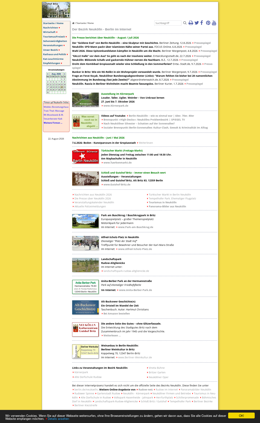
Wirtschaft (49, 32)
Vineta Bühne (157, 367)
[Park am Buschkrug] (85, 227)
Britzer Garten (157, 372)
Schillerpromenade (187, 397)
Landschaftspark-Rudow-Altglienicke (116, 401)
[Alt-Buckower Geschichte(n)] (85, 313)
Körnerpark (81, 372)
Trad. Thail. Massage (54, 110)
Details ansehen (58, 418)
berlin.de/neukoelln (86, 389)
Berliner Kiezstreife (85, 405)
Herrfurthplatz (164, 397)
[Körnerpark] (85, 106)
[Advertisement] (136, 10)
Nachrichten (50, 27)
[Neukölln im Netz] (56, 17)
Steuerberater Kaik (53, 118)
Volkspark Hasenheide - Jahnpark (133, 397)
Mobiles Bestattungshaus (56, 106)
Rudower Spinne (84, 393)
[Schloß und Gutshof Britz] (85, 184)
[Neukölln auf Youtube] (214, 24)
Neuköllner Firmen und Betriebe (171, 393)
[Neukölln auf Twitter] (197, 24)
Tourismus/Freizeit (54, 36)
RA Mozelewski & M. (53, 114)
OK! (241, 415)
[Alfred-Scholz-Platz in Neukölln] (85, 249)
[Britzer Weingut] (85, 357)
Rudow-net (145, 389)
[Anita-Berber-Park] (85, 293)
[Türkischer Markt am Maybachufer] (85, 162)
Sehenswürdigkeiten (55, 41)
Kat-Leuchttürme (53, 58)
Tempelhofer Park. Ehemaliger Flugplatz (172, 198)
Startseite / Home (53, 23)
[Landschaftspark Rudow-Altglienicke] (85, 271)
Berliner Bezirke (203, 401)
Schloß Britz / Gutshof (154, 401)
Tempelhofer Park (180, 401)
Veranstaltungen (53, 45)
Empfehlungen (51, 63)
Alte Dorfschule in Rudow (96, 397)
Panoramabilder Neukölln (196, 389)
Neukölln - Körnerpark (136, 393)
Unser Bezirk (50, 49)
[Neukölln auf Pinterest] (208, 24)
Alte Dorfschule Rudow (88, 377)
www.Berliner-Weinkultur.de (135, 357)
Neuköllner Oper (159, 377)
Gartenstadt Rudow (108, 393)
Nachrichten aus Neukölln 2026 (93, 194)
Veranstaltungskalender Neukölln (94, 202)
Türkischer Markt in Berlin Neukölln (170, 194)
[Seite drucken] (191, 24)
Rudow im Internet (167, 389)
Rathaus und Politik (54, 54)
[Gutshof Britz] (85, 335)
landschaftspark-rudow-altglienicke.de (126, 271)
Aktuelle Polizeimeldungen (90, 206)
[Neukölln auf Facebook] (203, 24)
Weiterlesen (146, 142)
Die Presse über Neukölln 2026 (92, 198)
